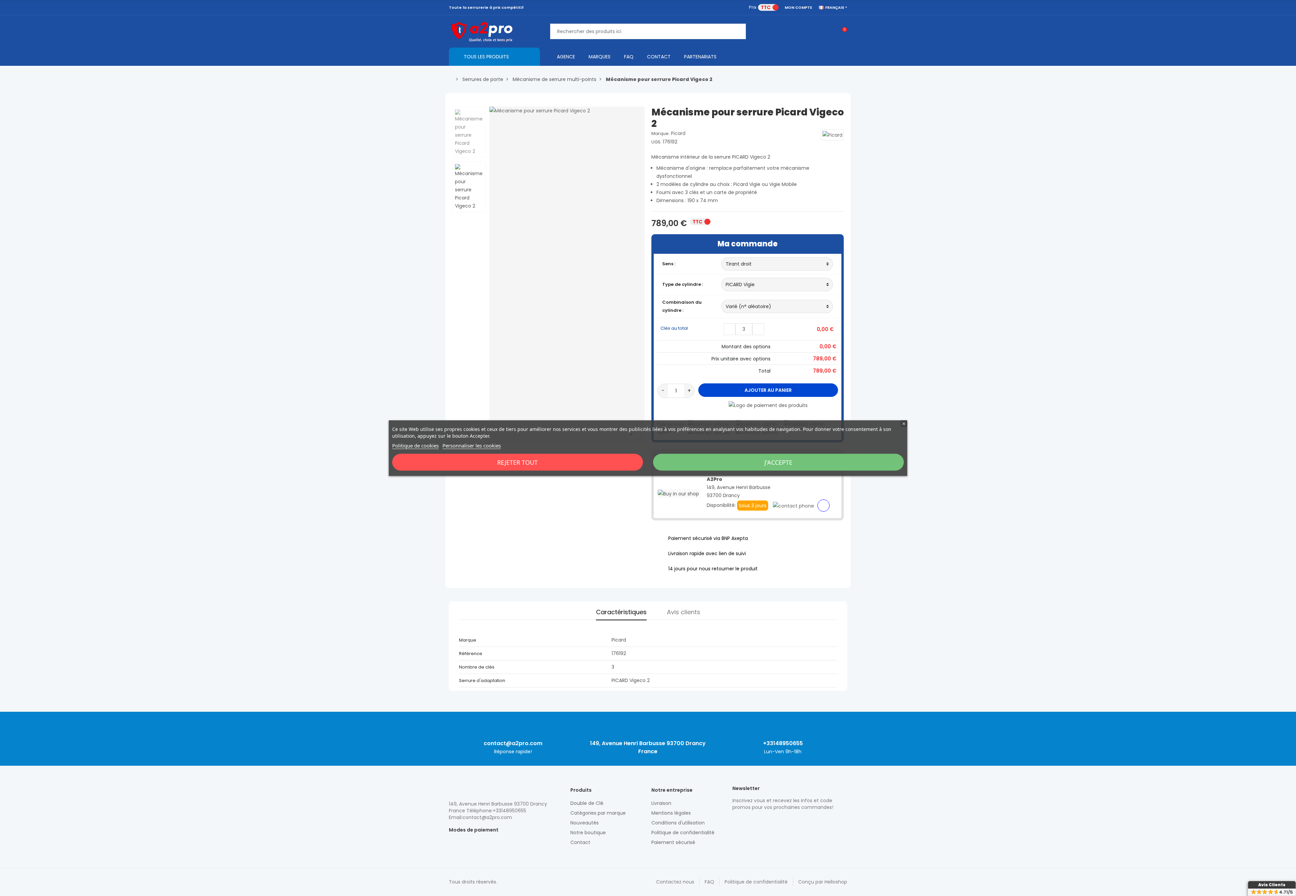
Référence (470, 653)
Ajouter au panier (768, 390)
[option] (567, 275)
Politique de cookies (415, 445)
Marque (467, 640)
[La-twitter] (735, 821)
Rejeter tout (517, 462)
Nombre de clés (476, 667)
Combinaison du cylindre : (682, 306)
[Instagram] (747, 821)
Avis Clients (1272, 885)
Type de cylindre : (682, 284)
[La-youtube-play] (783, 821)
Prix (752, 7)
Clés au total (674, 328)
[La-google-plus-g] (759, 821)
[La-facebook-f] (771, 821)
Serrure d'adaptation (482, 680)
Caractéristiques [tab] (621, 612)
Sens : (669, 264)
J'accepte (778, 462)
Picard (678, 133)
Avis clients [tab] (683, 612)
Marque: (660, 133)
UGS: (656, 142)
